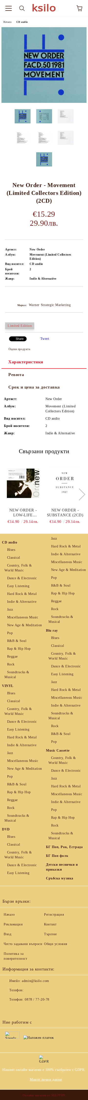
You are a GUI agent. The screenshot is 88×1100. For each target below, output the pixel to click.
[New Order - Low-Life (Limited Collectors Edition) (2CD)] (23, 483)
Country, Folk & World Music (18, 568)
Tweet (44, 339)
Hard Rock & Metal (22, 594)
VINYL (7, 686)
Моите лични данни (46, 1079)
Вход (7, 934)
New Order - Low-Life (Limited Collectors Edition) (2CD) (23, 513)
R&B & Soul (16, 641)
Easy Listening (18, 586)
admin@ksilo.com (35, 981)
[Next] (79, 494)
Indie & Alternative (21, 601)
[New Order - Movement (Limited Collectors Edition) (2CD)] (44, 102)
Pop (10, 633)
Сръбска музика (59, 878)
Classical (13, 557)
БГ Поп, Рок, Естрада (64, 847)
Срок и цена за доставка (34, 387)
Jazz (10, 609)
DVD (6, 829)
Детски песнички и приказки (62, 867)
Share (20, 339)
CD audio (22, 22)
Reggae (12, 656)
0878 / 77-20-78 (37, 999)
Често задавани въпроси (23, 944)
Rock (11, 664)
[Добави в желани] (79, 295)
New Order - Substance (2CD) (65, 512)
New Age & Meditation (24, 625)
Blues (11, 550)
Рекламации (13, 924)
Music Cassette (58, 750)
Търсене (50, 934)
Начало (7, 22)
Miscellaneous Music (22, 617)
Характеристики (25, 361)
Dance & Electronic (22, 578)
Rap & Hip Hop (19, 649)
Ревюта (16, 374)
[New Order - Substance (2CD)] (65, 483)
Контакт (50, 924)
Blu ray (52, 630)
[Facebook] (9, 1009)
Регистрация (54, 914)
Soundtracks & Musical (16, 674)
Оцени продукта (19, 349)
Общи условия (55, 944)
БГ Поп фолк (57, 856)
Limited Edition (20, 326)
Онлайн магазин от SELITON (44, 1095)
